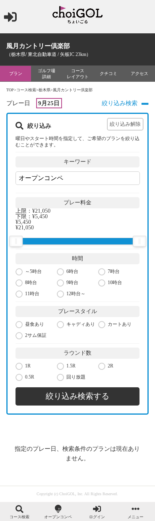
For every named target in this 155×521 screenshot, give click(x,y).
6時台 (72, 271)
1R (28, 366)
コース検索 (26, 90)
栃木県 (44, 90)
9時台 (72, 282)
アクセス (139, 73)
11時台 (32, 293)
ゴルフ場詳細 (46, 73)
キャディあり (80, 324)
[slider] (16, 241)
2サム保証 (35, 335)
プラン (15, 73)
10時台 (115, 282)
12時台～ (75, 293)
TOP (10, 90)
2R (110, 366)
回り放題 (75, 377)
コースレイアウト (78, 73)
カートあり (120, 324)
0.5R (29, 377)
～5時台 (33, 271)
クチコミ (108, 73)
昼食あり (34, 324)
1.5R (71, 366)
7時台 (114, 271)
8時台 (31, 282)
